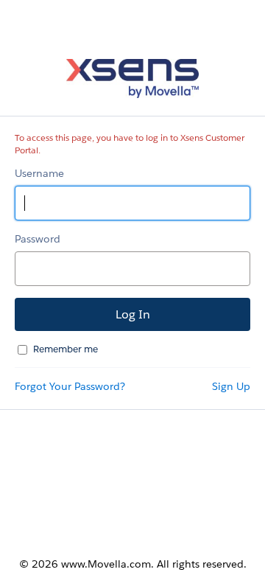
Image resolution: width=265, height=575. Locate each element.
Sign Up (231, 386)
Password (37, 238)
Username (39, 173)
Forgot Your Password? (70, 386)
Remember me (65, 349)
